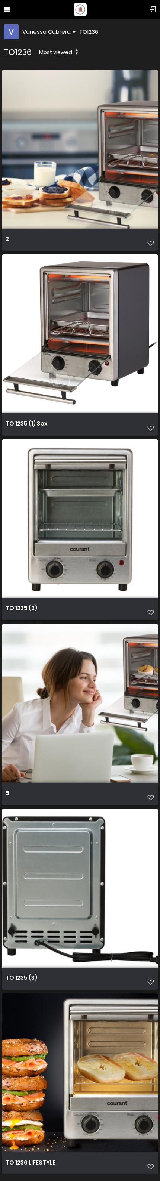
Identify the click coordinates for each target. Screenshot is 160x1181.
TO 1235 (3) (21, 977)
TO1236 (88, 31)
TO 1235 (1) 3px (27, 423)
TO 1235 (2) (21, 608)
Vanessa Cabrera (46, 31)
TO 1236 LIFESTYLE (30, 1162)
